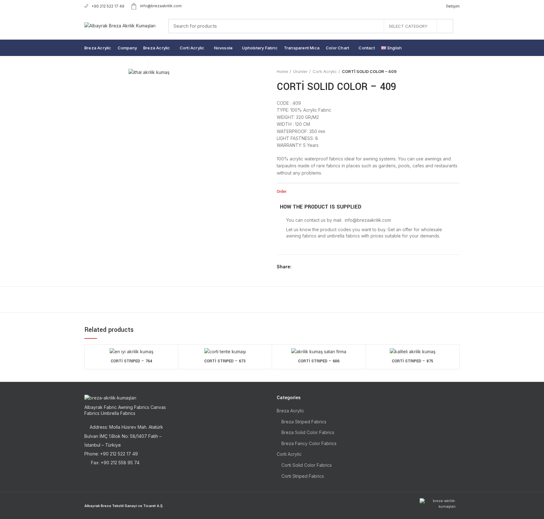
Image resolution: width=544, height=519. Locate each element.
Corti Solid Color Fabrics (306, 465)
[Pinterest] (312, 267)
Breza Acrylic (290, 410)
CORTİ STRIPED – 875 (412, 361)
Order (281, 191)
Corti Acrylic (325, 71)
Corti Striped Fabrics (302, 476)
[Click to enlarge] (140, 63)
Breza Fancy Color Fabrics (309, 443)
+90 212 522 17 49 (107, 6)
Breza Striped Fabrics (303, 421)
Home (282, 71)
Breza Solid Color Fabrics (307, 432)
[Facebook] (298, 267)
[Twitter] (305, 267)
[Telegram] (327, 267)
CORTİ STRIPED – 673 (225, 361)
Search (445, 26)
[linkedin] (319, 267)
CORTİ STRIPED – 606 (318, 361)
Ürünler (300, 71)
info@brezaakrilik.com (161, 5)
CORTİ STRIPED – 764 (131, 361)
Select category (408, 26)
